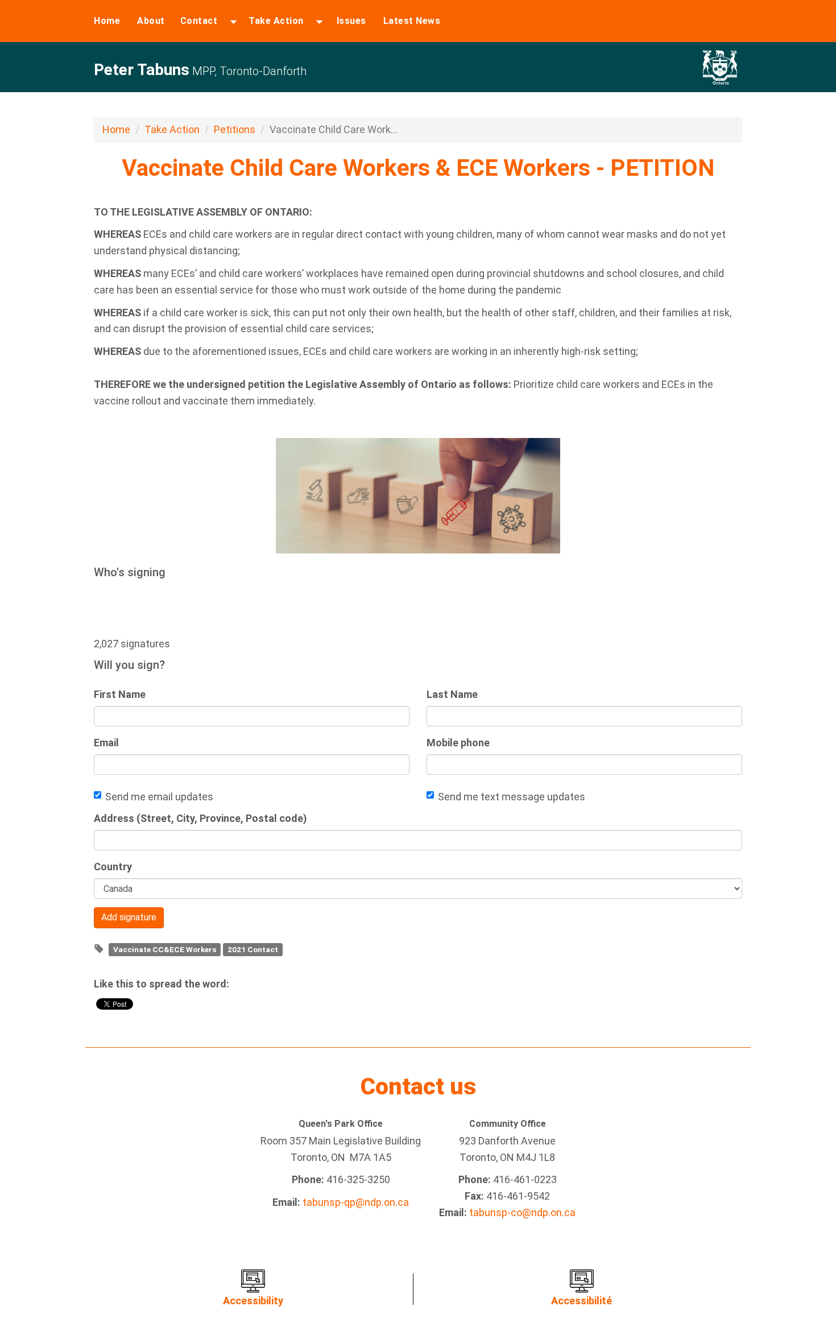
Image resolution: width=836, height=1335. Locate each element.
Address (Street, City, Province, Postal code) (200, 818)
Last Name (452, 694)
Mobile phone (458, 743)
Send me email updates (159, 797)
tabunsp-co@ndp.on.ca (522, 1212)
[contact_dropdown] (233, 21)
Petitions (234, 129)
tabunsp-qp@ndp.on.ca (356, 1202)
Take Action (276, 20)
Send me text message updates (511, 797)
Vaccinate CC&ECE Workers (164, 949)
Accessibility (253, 1301)
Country (113, 867)
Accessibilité (581, 1301)
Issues (351, 20)
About (151, 20)
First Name (120, 694)
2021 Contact (252, 949)
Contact (199, 20)
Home (107, 20)
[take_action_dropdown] (319, 21)
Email (106, 743)
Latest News (412, 20)
